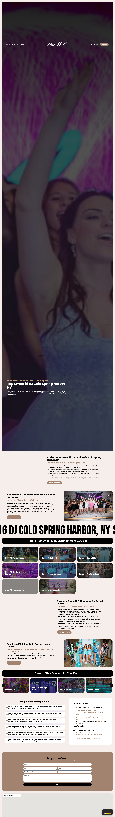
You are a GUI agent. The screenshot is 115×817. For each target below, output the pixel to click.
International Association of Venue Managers (89, 734)
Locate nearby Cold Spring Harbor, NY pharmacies (90, 716)
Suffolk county (100, 721)
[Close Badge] (112, 809)
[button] (11, 44)
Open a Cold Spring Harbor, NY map (86, 710)
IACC (77, 736)
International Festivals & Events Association (88, 738)
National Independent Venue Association (87, 733)
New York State (80, 723)
